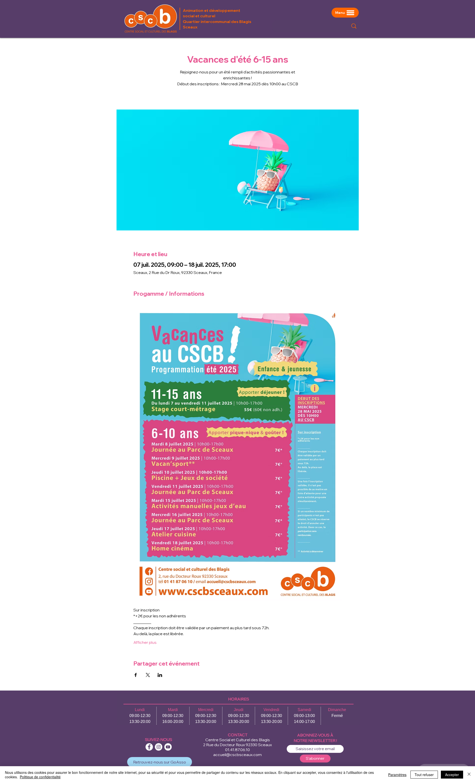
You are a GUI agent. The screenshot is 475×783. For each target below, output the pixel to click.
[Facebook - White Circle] (149, 747)
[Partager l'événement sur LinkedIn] (160, 675)
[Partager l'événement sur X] (147, 675)
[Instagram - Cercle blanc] (158, 747)
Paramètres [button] (397, 774)
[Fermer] (469, 774)
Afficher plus (145, 642)
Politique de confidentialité (40, 776)
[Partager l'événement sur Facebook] (135, 675)
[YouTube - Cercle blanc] (168, 747)
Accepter (452, 774)
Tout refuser (424, 774)
